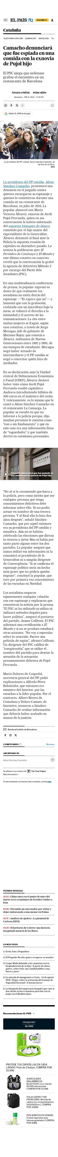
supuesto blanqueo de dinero (29, 226)
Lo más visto (10, 944)
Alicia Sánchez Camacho (15, 760)
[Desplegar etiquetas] (52, 760)
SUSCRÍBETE (42, 20)
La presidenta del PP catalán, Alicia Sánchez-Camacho (28, 184)
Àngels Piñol (21, 92)
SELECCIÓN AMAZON (29, 1024)
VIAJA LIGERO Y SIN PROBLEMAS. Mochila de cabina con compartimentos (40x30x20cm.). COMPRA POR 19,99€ (40, 1102)
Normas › (50, 744)
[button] (29, 464)
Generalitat (30, 38)
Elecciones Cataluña (13, 38)
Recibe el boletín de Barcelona (22, 729)
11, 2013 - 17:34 (34, 97)
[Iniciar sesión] (52, 20)
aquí (49, 781)
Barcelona (44, 38)
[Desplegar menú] (5, 20)
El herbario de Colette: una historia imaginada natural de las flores (26, 929)
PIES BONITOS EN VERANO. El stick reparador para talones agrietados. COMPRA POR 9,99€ (40, 1119)
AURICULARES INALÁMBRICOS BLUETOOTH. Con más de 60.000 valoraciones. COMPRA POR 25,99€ (39, 1083)
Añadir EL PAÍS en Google (19, 113)
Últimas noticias (13, 891)
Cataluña (12, 30)
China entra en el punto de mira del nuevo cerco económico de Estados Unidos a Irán (27, 899)
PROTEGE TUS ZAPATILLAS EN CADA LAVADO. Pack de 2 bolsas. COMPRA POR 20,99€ (29, 1067)
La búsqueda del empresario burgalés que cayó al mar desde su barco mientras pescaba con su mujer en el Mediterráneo (30, 991)
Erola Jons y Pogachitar (17, 951)
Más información (10, 774)
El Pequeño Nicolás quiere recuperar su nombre (30, 957)
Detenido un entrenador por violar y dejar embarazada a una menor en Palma (27, 910)
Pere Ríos (39, 92)
